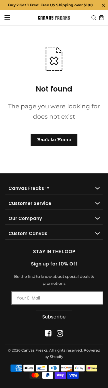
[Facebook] (48, 333)
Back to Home (54, 139)
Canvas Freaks (34, 350)
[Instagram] (60, 333)
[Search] (94, 18)
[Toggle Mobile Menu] (11, 17)
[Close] (103, 5)
